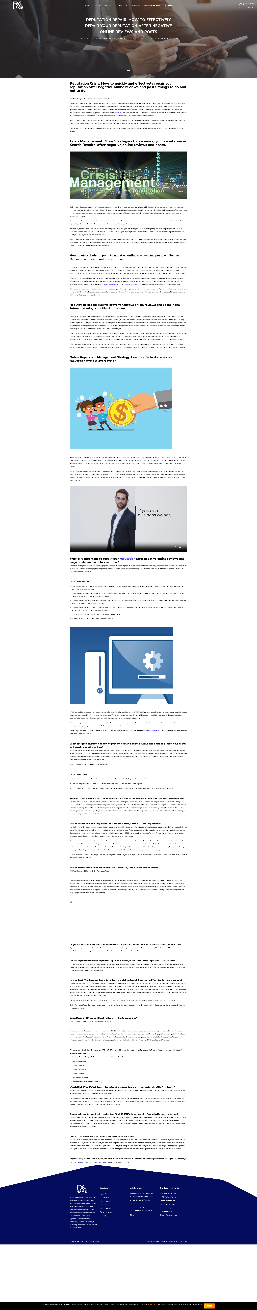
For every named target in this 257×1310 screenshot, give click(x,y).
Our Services (104, 1198)
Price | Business (105, 1205)
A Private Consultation (168, 1197)
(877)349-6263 (147, 1210)
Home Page (104, 1194)
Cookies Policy (94, 1241)
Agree (209, 1306)
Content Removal (166, 1211)
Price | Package (105, 1201)
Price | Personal (105, 1208)
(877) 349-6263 (246, 7)
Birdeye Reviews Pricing (168, 1215)
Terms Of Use (74, 1241)
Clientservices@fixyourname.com (141, 1207)
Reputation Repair (166, 1208)
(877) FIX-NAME (246, 3)
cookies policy (152, 1304)
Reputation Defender (167, 1204)
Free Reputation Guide (168, 1193)
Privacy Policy (84, 1241)
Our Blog (103, 1216)
